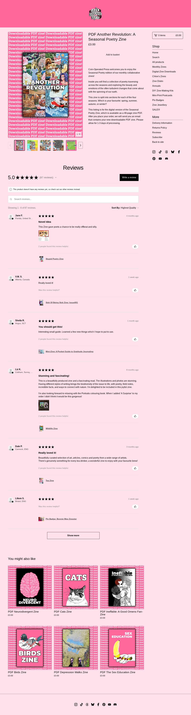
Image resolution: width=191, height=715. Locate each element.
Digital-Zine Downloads (164, 71)
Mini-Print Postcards (162, 95)
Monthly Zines (159, 67)
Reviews (156, 132)
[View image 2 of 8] (32, 145)
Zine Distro (157, 81)
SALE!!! (156, 109)
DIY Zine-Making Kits (162, 90)
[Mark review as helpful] (135, 246)
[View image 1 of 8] (19, 145)
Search (155, 57)
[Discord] (166, 158)
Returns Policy (159, 128)
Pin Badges (158, 100)
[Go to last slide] (12, 84)
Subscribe (157, 137)
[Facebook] (179, 152)
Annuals (156, 86)
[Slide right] (80, 145)
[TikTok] (160, 152)
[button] (55, 177)
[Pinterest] (154, 158)
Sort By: (116, 208)
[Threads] (166, 152)
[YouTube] (160, 158)
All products (158, 62)
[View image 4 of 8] (58, 145)
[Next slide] (79, 84)
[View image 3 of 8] (45, 145)
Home (155, 52)
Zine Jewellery (159, 105)
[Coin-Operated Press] (95, 14)
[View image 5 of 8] (71, 145)
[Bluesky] (172, 152)
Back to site (158, 142)
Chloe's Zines (159, 76)
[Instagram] (154, 152)
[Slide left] (10, 145)
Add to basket (113, 54)
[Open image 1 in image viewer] (45, 85)
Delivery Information (162, 123)
